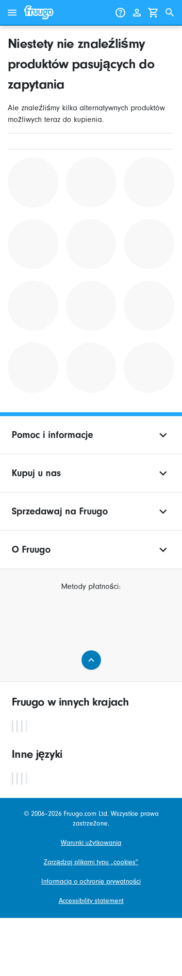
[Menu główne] (12, 12)
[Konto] (137, 12)
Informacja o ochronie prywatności (91, 882)
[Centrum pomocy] (120, 12)
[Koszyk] (153, 12)
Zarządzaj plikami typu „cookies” (91, 862)
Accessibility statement (91, 901)
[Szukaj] (170, 12)
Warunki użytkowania (91, 843)
